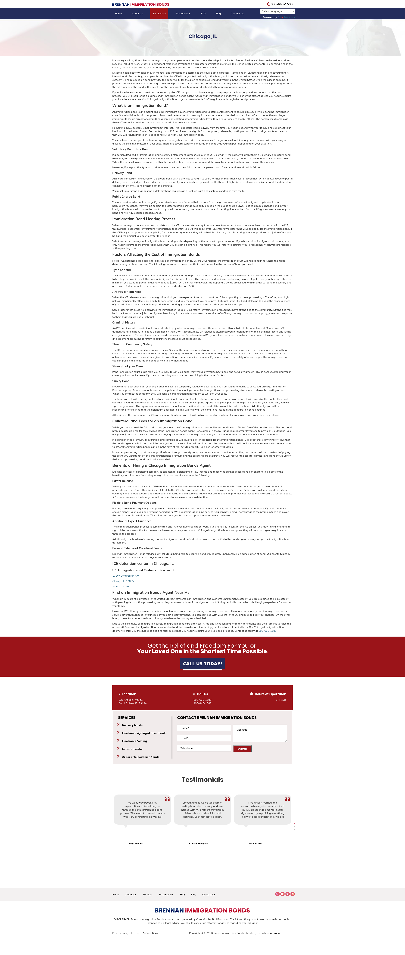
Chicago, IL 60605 (123, 581)
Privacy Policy (120, 933)
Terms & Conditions (146, 933)
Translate (289, 17)
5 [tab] (294, 826)
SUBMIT (242, 748)
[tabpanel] (202, 820)
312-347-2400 (121, 586)
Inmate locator (132, 749)
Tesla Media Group (268, 933)
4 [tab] (294, 823)
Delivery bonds (132, 725)
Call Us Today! (202, 663)
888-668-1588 (281, 4)
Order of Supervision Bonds (140, 757)
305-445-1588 (202, 703)
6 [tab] (294, 829)
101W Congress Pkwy (125, 575)
